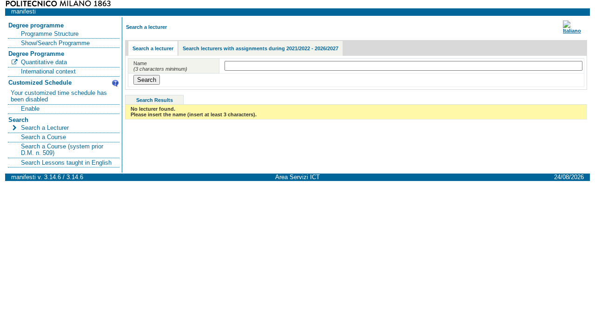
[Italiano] (572, 31)
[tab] (153, 48)
